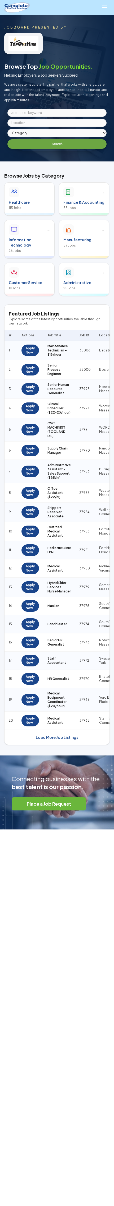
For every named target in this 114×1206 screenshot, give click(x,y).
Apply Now (30, 350)
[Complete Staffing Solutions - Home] (17, 7)
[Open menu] (104, 7)
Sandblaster (57, 624)
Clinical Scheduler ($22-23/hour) (59, 408)
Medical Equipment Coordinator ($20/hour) (57, 699)
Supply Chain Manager (57, 450)
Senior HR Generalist (55, 642)
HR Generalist (58, 679)
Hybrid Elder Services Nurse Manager (59, 587)
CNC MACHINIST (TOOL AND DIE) (56, 429)
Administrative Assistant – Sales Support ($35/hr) (59, 471)
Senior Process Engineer (54, 369)
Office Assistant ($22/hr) (55, 492)
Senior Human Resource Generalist (58, 389)
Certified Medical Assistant (55, 531)
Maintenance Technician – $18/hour (57, 350)
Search (57, 144)
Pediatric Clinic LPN (59, 550)
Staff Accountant (56, 660)
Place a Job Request (49, 804)
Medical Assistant (55, 568)
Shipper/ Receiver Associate (55, 512)
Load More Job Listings (57, 737)
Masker (53, 606)
